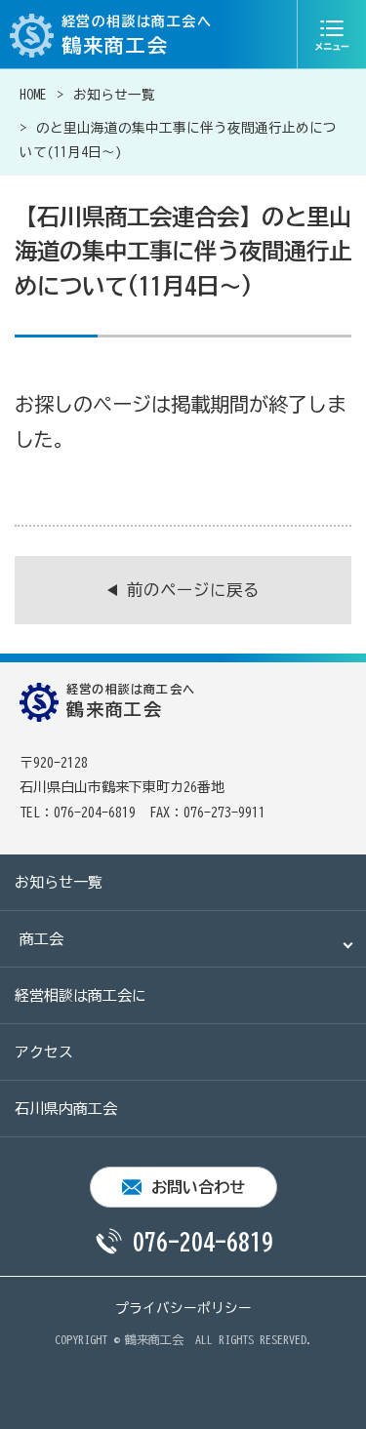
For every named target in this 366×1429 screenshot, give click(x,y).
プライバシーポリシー (183, 1308)
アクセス (44, 1052)
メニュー (332, 34)
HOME (33, 94)
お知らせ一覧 (114, 94)
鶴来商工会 (154, 1339)
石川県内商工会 (66, 1108)
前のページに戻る (193, 589)
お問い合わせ (198, 1187)
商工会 (41, 939)
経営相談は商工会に (80, 995)
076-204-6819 (203, 1241)
